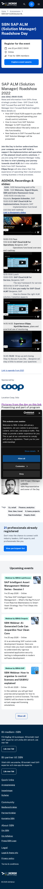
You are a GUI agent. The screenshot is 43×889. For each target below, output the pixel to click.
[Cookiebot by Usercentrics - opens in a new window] (25, 413)
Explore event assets (21, 62)
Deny (21, 474)
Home (3, 11)
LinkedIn (24, 484)
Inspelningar (7, 790)
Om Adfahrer (7, 836)
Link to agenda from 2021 (12, 370)
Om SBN (5, 830)
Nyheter (5, 795)
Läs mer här (8, 749)
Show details (30, 451)
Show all (21, 716)
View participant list (15, 548)
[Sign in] (31, 4)
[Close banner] (39, 413)
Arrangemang (15, 11)
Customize (20, 466)
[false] (24, 4)
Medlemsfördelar (9, 807)
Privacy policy (7, 858)
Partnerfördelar (8, 813)
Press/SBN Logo (8, 841)
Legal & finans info (9, 853)
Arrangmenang (8, 785)
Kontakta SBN (7, 818)
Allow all (21, 459)
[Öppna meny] (39, 4)
